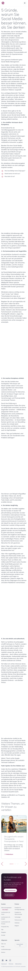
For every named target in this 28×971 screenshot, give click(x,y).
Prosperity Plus (5, 926)
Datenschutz (18, 964)
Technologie (18, 917)
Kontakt (3, 935)
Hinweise (11, 964)
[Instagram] (10, 960)
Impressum (4, 964)
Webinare (17, 923)
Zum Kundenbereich (10, 890)
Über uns (3, 943)
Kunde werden (9, 895)
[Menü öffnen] (24, 3)
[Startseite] (3, 3)
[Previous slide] (2, 864)
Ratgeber (3, 932)
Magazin (17, 925)
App (2, 929)
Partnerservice (18, 920)
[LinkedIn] (2, 960)
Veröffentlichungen (6, 949)
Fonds (2, 946)
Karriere (3, 952)
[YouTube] (6, 960)
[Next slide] (26, 864)
